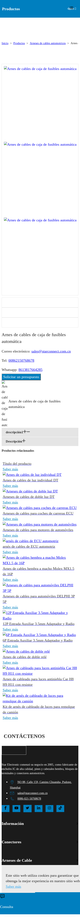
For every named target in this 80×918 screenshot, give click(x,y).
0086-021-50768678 (29, 798)
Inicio (5, 43)
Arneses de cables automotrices (48, 43)
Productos (19, 43)
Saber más (10, 469)
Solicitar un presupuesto (21, 377)
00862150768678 (21, 360)
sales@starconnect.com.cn (51, 351)
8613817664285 (30, 370)
